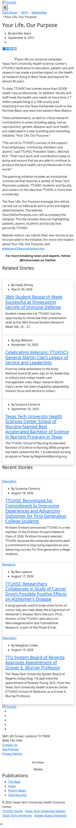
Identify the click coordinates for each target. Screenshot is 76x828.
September (39, 12)
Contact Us (10, 745)
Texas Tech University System (45, 811)
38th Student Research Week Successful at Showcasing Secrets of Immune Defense (33, 302)
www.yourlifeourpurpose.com (23, 248)
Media (38, 769)
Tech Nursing (17, 795)
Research (8, 565)
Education (9, 481)
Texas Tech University (17, 816)
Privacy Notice (12, 754)
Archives (38, 762)
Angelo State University (50, 816)
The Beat (14, 782)
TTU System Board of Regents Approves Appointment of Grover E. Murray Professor (35, 662)
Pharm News (17, 791)
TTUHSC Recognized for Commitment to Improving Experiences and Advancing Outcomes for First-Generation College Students (35, 511)
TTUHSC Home (12, 811)
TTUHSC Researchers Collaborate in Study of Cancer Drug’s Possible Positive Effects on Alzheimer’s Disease (36, 591)
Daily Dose (9, 12)
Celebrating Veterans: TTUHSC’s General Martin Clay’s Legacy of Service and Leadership (36, 357)
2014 (24, 12)
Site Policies (10, 749)
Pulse (12, 786)
